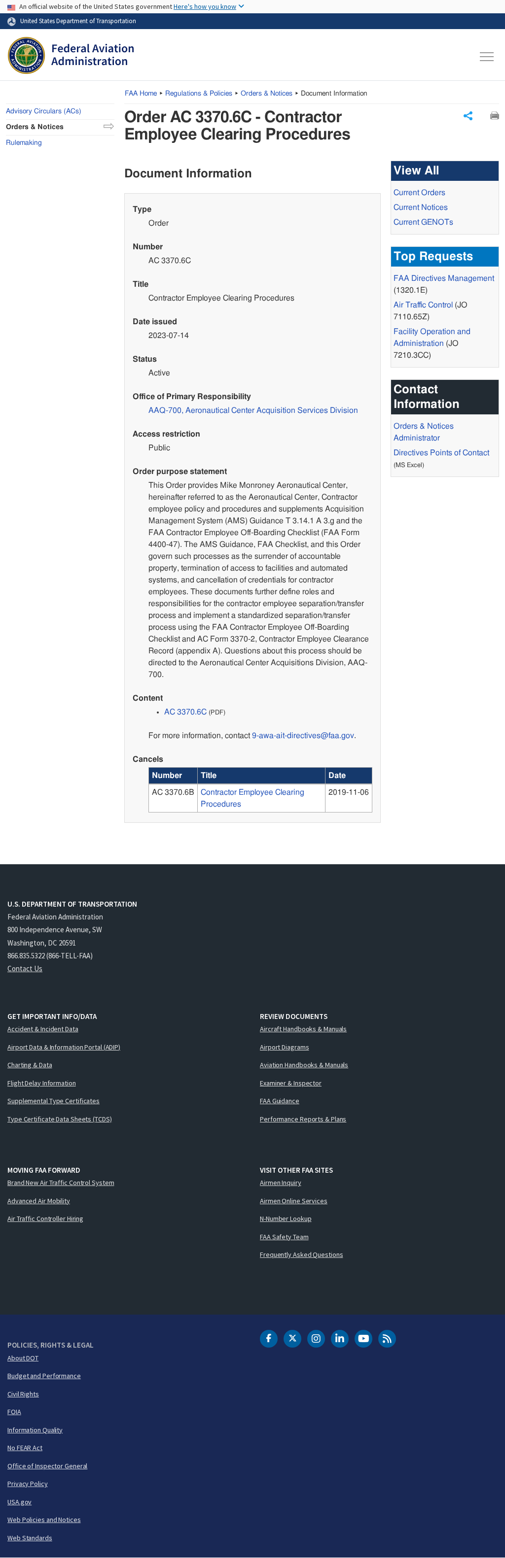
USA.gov (19, 1501)
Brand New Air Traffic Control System (60, 1182)
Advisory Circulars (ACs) (43, 111)
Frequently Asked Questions (301, 1254)
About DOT (22, 1358)
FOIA (14, 1411)
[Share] (468, 115)
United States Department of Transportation (78, 21)
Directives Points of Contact (441, 453)
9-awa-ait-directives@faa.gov (303, 736)
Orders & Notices (266, 93)
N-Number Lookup (286, 1218)
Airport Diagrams (284, 1047)
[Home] (71, 56)
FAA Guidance (279, 1100)
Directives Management (444, 278)
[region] (260, 790)
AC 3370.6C (185, 712)
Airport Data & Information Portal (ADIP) (63, 1047)
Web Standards (29, 1537)
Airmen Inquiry (280, 1182)
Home (141, 93)
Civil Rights (23, 1393)
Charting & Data (29, 1064)
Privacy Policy (27, 1483)
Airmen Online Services (293, 1200)
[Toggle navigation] (487, 56)
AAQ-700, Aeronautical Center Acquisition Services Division (253, 410)
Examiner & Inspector (291, 1083)
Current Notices (421, 207)
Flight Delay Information (41, 1083)
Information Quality (35, 1429)
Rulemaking (24, 142)
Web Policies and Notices (44, 1519)
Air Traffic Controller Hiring (45, 1218)
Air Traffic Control (423, 305)
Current (423, 222)
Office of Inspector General (47, 1465)
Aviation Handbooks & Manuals (304, 1064)
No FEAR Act (24, 1447)
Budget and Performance (44, 1375)
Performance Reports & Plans (303, 1119)
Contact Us (24, 968)
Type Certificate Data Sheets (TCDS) (59, 1119)
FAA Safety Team (284, 1236)
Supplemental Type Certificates (53, 1100)
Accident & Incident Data (42, 1028)
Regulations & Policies (198, 93)
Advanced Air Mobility (38, 1200)
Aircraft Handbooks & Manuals (303, 1028)
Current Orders (419, 193)
